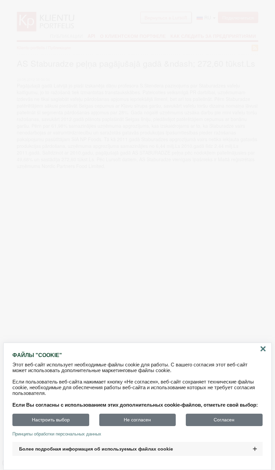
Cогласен (224, 419)
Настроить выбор (51, 419)
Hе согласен (137, 419)
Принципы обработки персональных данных (56, 433)
